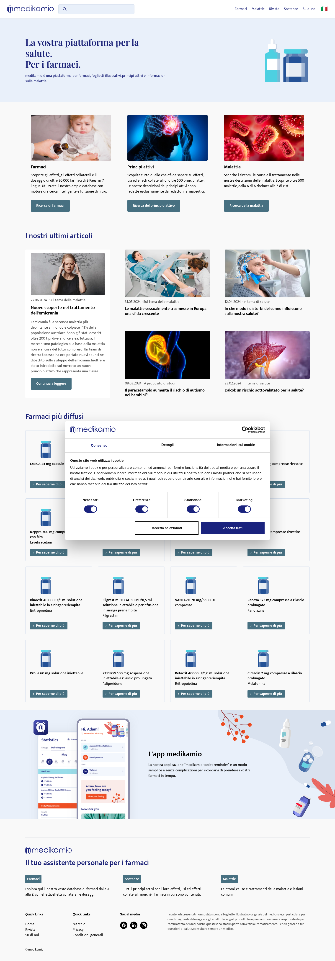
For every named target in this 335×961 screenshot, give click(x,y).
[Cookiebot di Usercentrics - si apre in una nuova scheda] (245, 429)
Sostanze (291, 9)
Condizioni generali (88, 935)
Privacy (78, 930)
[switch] (141, 509)
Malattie (258, 9)
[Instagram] (143, 925)
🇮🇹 (324, 9)
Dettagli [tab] (167, 445)
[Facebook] (123, 925)
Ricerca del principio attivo (154, 206)
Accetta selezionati (167, 528)
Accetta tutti (232, 528)
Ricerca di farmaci (50, 206)
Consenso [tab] (99, 445)
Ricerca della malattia (246, 206)
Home (29, 924)
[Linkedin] (133, 925)
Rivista (274, 9)
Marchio (79, 924)
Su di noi (309, 9)
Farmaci (241, 9)
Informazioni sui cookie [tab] (236, 445)
